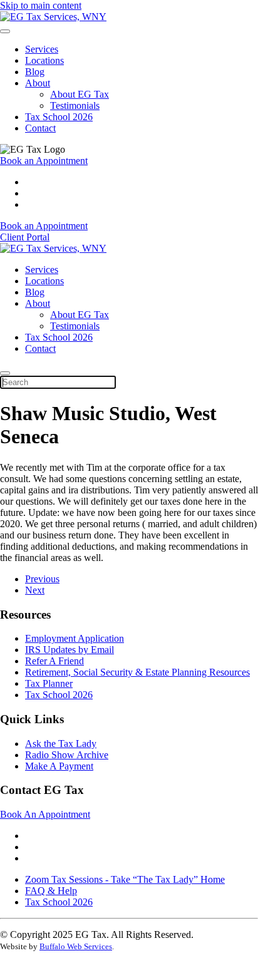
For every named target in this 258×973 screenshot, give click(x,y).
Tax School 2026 (59, 116)
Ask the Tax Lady (60, 743)
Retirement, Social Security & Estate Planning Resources (137, 672)
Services (41, 49)
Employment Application (74, 638)
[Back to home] (53, 16)
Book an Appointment (44, 160)
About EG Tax (79, 94)
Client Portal (24, 237)
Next (34, 590)
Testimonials (75, 105)
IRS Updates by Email (69, 649)
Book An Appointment (45, 814)
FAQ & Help (51, 890)
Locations (44, 60)
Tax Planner (49, 683)
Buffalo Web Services (75, 946)
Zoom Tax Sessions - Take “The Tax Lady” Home (125, 879)
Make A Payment (59, 766)
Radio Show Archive (66, 754)
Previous (42, 579)
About (37, 83)
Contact (40, 128)
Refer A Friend (54, 661)
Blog (34, 71)
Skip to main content (40, 5)
